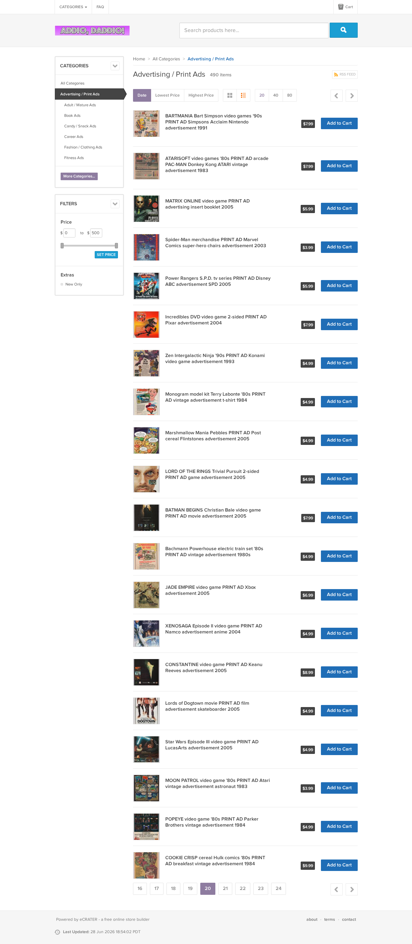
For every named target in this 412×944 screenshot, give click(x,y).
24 (278, 888)
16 (140, 888)
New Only (73, 284)
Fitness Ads (72, 157)
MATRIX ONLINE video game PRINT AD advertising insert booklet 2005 (207, 204)
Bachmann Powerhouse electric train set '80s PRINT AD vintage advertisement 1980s (214, 552)
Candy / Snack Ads (78, 126)
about (311, 919)
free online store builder (127, 919)
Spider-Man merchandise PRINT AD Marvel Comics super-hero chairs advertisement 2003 (215, 243)
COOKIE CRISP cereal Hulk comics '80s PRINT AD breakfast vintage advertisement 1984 (215, 861)
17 (156, 888)
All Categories (72, 83)
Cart (348, 7)
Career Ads (72, 136)
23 (261, 888)
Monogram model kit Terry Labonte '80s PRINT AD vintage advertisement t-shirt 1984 (215, 397)
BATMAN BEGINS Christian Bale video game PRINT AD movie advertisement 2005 (213, 513)
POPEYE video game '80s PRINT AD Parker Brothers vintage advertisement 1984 (211, 822)
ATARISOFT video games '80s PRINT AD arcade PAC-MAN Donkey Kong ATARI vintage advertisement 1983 (216, 165)
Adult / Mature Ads (78, 105)
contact (349, 919)
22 (243, 888)
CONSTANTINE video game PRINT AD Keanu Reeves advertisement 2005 (213, 668)
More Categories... (79, 176)
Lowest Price (167, 95)
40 (275, 95)
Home (139, 59)
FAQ (100, 7)
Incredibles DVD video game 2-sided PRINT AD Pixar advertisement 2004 (216, 320)
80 (289, 95)
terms (329, 919)
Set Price (106, 254)
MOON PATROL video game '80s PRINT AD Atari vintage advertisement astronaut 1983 (217, 783)
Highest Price (201, 95)
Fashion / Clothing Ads (81, 147)
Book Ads (71, 115)
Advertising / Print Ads (80, 94)
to (85, 233)
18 (173, 888)
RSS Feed (347, 74)
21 (225, 888)
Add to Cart (339, 123)
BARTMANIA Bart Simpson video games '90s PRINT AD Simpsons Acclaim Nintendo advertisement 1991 (213, 122)
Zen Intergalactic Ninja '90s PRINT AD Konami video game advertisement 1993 (215, 359)
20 (262, 95)
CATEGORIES (71, 7)
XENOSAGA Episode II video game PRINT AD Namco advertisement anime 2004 (213, 629)
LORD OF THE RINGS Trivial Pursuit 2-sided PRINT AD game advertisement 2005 (212, 474)
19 (190, 888)
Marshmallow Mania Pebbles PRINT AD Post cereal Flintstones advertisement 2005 (213, 436)
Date (142, 95)
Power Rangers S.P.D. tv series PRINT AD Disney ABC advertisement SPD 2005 (218, 281)
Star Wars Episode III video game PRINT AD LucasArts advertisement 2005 (211, 745)
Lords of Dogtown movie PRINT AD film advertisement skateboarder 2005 (207, 706)
